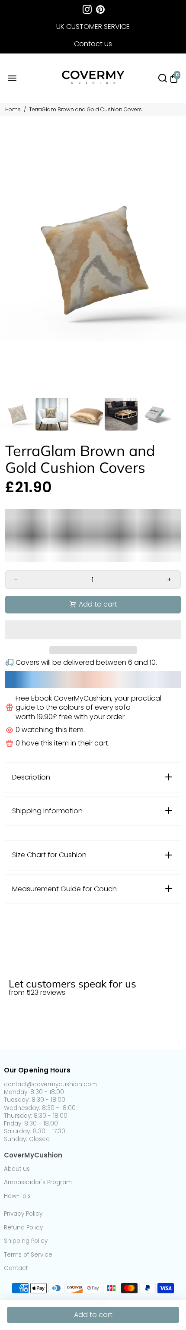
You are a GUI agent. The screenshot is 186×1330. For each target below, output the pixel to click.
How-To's (17, 1196)
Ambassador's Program (38, 1182)
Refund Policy (23, 1227)
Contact (16, 1268)
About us (17, 1169)
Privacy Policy (23, 1214)
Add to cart (93, 1315)
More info (20, 968)
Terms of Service (28, 1254)
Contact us (93, 44)
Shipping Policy (26, 1241)
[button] (93, 629)
